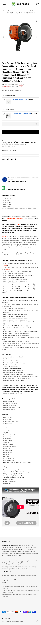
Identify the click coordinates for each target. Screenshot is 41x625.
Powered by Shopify (17, 621)
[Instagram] (9, 619)
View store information (9, 150)
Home (5, 11)
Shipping (4, 90)
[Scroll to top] (37, 621)
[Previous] (3, 37)
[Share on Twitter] (11, 160)
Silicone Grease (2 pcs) (20, 99)
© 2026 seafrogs (6, 621)
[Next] (37, 37)
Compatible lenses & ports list (16, 189)
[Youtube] (5, 619)
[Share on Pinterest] (15, 160)
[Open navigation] (5, 4)
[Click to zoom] (36, 21)
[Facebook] (2, 619)
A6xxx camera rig (12, 391)
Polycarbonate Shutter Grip (22, 113)
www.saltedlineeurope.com (17, 181)
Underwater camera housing (18, 11)
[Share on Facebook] (7, 160)
